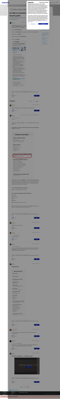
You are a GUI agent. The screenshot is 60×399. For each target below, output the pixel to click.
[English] (5, 2)
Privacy (4, 394)
